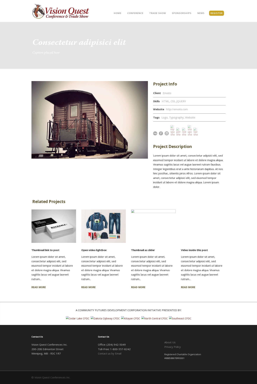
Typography (176, 117)
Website (190, 117)
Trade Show (157, 13)
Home (117, 13)
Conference (135, 13)
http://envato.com (177, 109)
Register (216, 13)
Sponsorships (181, 13)
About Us (170, 342)
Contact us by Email (109, 353)
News (201, 13)
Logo (165, 117)
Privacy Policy (172, 347)
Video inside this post (194, 250)
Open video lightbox (94, 250)
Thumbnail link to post (45, 250)
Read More (38, 287)
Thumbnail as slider (143, 250)
